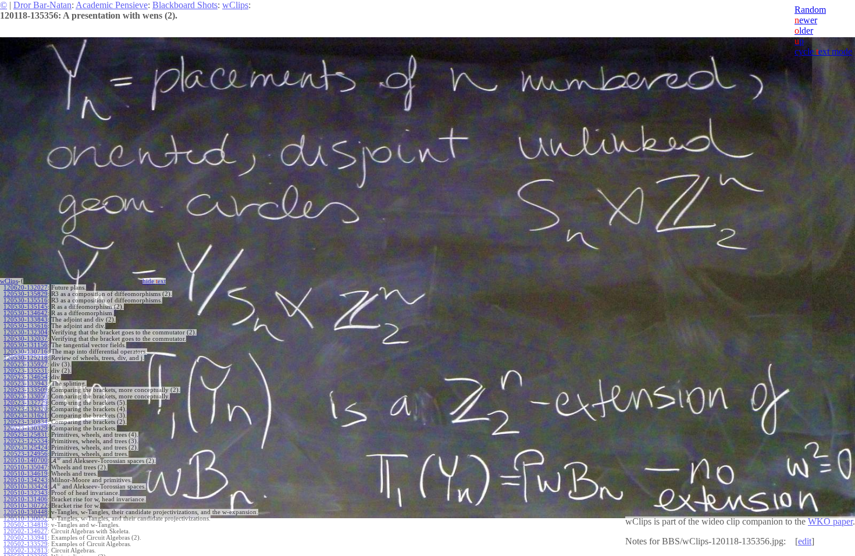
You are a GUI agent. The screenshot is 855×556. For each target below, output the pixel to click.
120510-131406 (25, 499)
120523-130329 (25, 428)
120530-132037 (25, 339)
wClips (235, 5)
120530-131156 (25, 345)
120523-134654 (25, 377)
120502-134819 (25, 525)
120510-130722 (25, 505)
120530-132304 (25, 332)
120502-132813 (25, 550)
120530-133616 (25, 326)
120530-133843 (25, 319)
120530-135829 (25, 294)
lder (804, 30)
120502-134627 (25, 531)
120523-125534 (25, 441)
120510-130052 (25, 518)
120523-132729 (25, 403)
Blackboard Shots (185, 5)
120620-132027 (25, 287)
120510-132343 (25, 493)
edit (804, 541)
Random (810, 10)
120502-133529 (25, 544)
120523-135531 (25, 371)
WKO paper (830, 521)
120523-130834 (25, 422)
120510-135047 (25, 467)
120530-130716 (25, 351)
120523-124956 (25, 454)
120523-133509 (25, 390)
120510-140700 (25, 460)
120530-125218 (25, 358)
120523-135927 (25, 364)
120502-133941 (25, 537)
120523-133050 (25, 396)
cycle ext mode (823, 51)
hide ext (154, 281)
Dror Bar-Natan (42, 5)
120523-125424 (25, 447)
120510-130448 (25, 512)
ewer (806, 20)
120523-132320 (25, 409)
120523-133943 (25, 383)
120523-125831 (25, 435)
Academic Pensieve (112, 5)
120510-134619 (25, 474)
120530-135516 (25, 300)
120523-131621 (25, 415)
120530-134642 (25, 313)
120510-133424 (25, 486)
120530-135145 (25, 307)
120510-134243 (25, 480)
